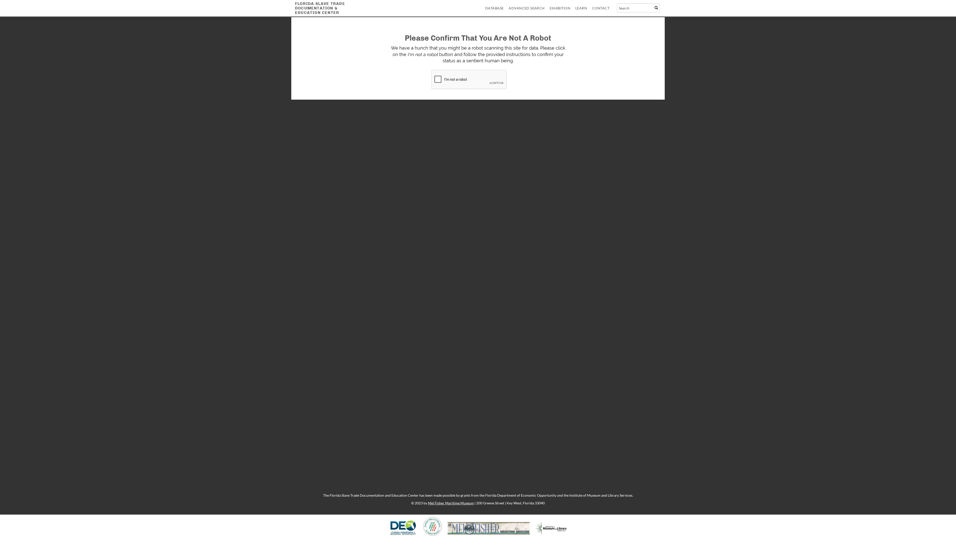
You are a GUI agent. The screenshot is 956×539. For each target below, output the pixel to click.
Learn (581, 8)
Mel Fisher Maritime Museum (451, 503)
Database (494, 8)
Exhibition (560, 8)
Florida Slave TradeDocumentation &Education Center (320, 8)
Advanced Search (526, 8)
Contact (600, 8)
